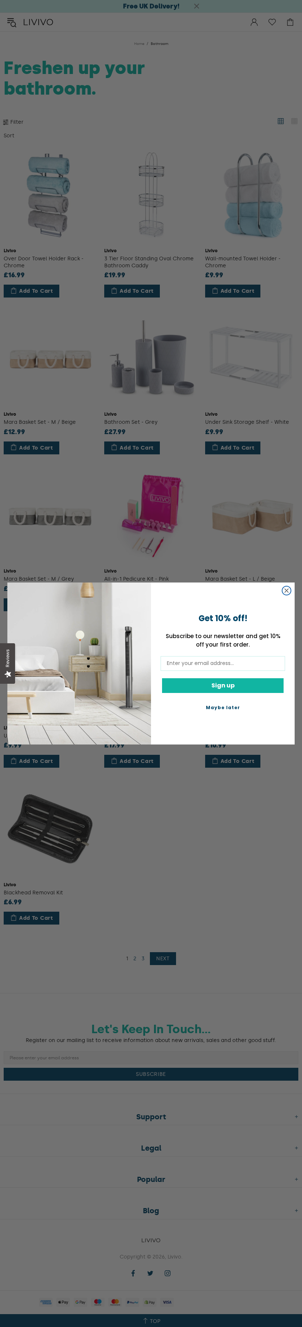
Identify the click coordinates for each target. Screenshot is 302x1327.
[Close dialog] (286, 590)
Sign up (223, 685)
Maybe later (223, 707)
